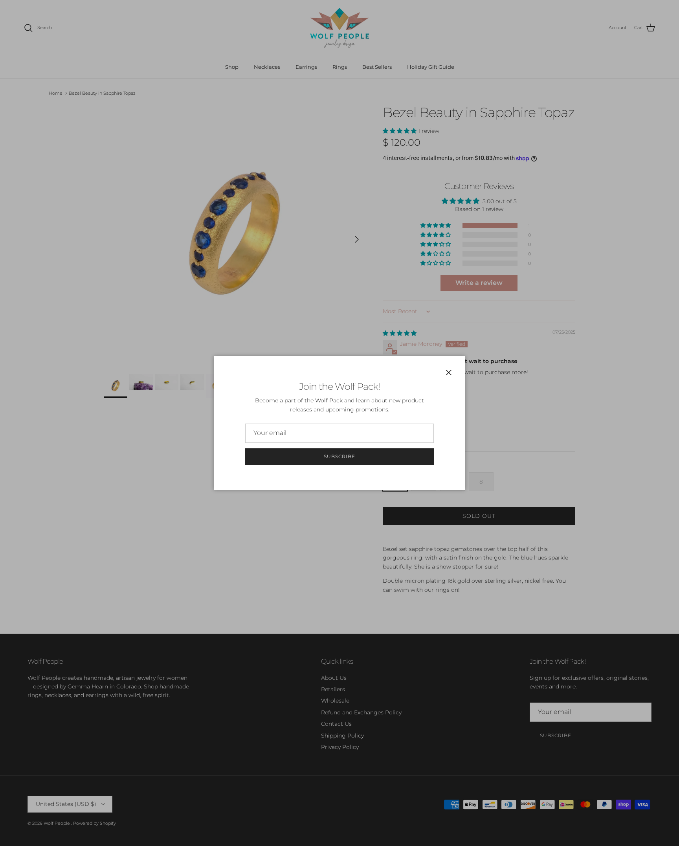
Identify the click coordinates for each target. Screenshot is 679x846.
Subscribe (339, 456)
